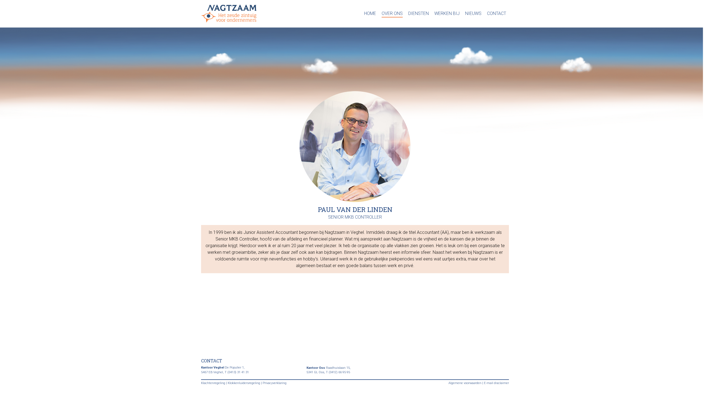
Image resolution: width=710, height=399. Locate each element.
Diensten (418, 13)
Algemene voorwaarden (464, 383)
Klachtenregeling (213, 383)
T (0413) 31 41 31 (237, 372)
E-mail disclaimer (496, 383)
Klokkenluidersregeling (244, 383)
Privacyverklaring (274, 383)
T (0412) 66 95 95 (338, 372)
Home (370, 13)
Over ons (392, 13)
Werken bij (447, 13)
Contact (496, 13)
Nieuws (473, 13)
